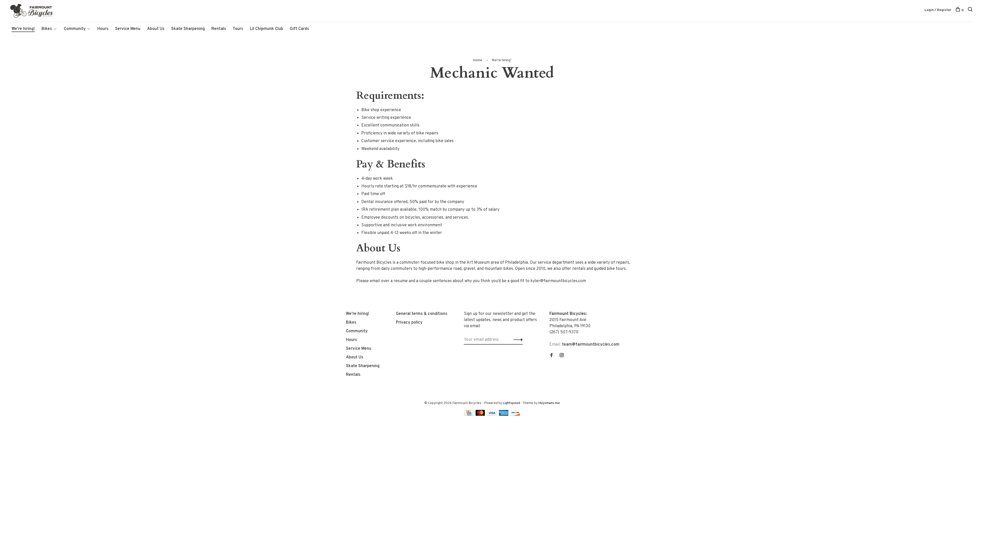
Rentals (218, 28)
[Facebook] (551, 355)
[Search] (971, 10)
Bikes (47, 28)
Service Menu (127, 28)
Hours (102, 28)
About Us (156, 28)
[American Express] (504, 414)
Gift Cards (299, 28)
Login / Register (938, 10)
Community (75, 28)
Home (477, 60)
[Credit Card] (469, 414)
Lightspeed (511, 403)
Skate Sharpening (188, 28)
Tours (238, 28)
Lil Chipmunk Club (266, 28)
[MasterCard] (481, 414)
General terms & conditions (421, 313)
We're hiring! (23, 28)
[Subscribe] (517, 339)
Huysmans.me (549, 403)
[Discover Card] (515, 414)
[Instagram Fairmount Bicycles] (562, 355)
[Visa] (492, 414)
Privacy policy (409, 322)
